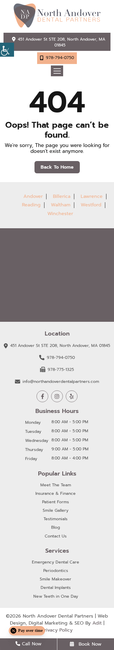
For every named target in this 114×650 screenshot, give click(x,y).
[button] (7, 50)
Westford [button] (91, 204)
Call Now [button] (31, 643)
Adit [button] (97, 623)
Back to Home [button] (57, 167)
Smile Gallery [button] (55, 510)
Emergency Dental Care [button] (55, 562)
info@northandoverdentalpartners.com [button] (61, 381)
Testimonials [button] (56, 519)
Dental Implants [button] (56, 587)
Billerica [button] (61, 196)
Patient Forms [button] (55, 502)
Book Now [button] (89, 644)
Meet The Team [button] (55, 485)
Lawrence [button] (92, 196)
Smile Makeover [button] (55, 579)
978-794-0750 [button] (60, 58)
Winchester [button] (60, 213)
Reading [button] (31, 204)
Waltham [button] (60, 204)
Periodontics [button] (55, 570)
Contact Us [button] (56, 536)
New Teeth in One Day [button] (55, 596)
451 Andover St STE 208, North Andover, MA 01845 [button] (61, 42)
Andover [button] (33, 196)
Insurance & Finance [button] (55, 493)
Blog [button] (55, 527)
